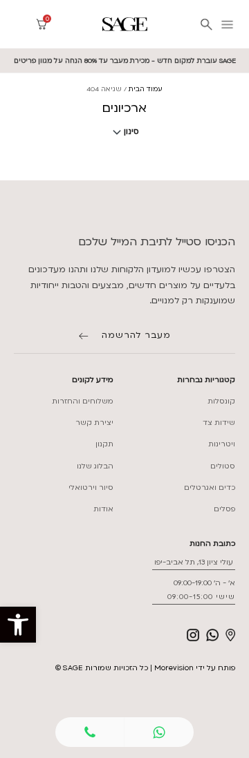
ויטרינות (221, 444)
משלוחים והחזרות (82, 401)
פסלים (224, 509)
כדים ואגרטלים (209, 488)
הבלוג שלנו (95, 466)
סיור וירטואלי (90, 488)
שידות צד (219, 423)
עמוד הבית (146, 88)
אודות (103, 509)
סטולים (222, 466)
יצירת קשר (94, 423)
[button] (18, 625)
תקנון (104, 444)
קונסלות (221, 401)
